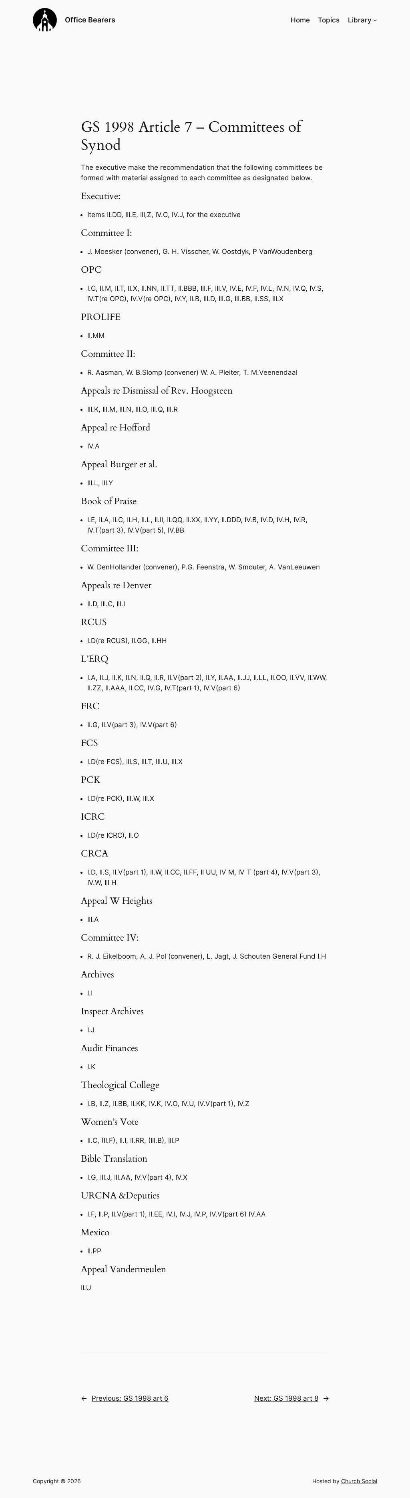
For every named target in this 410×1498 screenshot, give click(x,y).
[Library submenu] (375, 20)
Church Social (359, 1481)
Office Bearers (90, 20)
